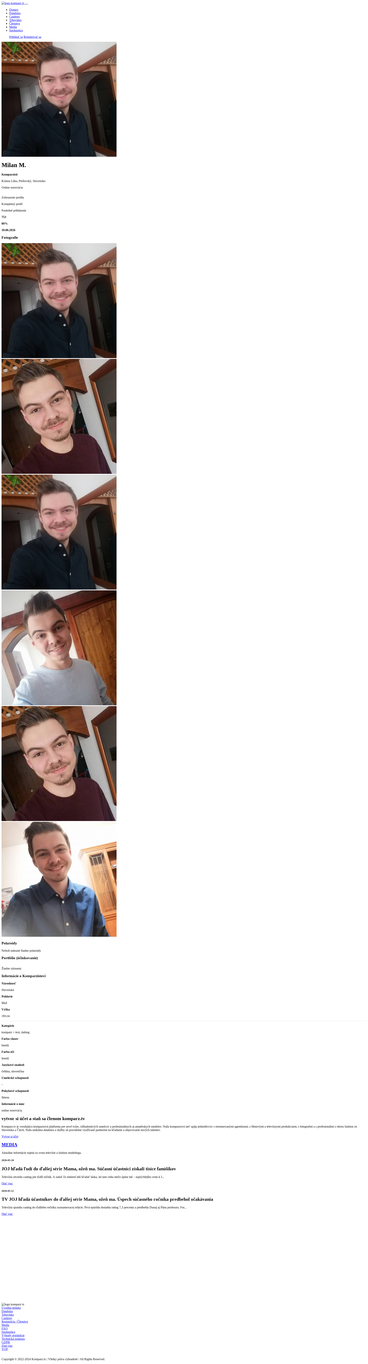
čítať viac (7, 1183)
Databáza (15, 13)
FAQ (5, 1328)
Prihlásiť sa (16, 37)
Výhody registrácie (13, 1335)
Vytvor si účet (10, 1136)
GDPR (6, 1342)
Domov (13, 9)
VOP (5, 1349)
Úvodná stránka (11, 1307)
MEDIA (9, 1144)
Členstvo (14, 23)
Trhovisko (15, 20)
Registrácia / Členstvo (15, 1321)
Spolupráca (16, 30)
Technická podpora (13, 1338)
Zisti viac (7, 1345)
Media (13, 27)
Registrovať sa (32, 37)
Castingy (14, 16)
